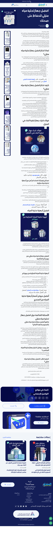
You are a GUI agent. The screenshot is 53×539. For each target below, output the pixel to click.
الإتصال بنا (12, 406)
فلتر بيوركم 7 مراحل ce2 (7, 39)
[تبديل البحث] (26, 5)
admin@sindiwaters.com (46, 501)
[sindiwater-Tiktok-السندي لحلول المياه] (16, 506)
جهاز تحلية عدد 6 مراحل (33, 290)
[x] (32, 398)
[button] (12, 5)
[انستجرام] (21, 506)
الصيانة (29, 497)
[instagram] (36, 398)
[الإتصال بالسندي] (50, 523)
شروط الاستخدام (29, 500)
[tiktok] (39, 398)
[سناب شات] (23, 506)
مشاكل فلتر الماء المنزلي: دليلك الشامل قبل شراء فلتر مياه (41, 464)
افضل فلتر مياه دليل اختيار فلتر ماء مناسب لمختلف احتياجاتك (16, 471)
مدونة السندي (29, 496)
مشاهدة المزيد (7, 437)
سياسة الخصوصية (29, 499)
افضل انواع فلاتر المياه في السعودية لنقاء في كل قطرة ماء (40, 471)
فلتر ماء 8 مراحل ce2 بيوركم (8, 134)
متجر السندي (29, 494)
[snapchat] (43, 398)
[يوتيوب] (26, 506)
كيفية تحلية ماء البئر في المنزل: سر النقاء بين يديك (16, 464)
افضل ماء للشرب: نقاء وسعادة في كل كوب (7, 71)
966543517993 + (46, 498)
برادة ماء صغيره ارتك (8, 103)
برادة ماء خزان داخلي (7, 54)
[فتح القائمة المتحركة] (46, 5)
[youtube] (47, 398)
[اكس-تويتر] (18, 506)
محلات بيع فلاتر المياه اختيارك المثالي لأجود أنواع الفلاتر (7, 119)
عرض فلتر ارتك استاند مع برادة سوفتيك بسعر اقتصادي (7, 88)
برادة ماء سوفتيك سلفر (8, 151)
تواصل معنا (9, 484)
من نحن (18, 494)
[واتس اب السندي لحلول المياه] (50, 519)
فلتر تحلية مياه (36, 175)
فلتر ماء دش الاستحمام (29, 205)
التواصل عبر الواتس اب (38, 406)
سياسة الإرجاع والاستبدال (29, 502)
